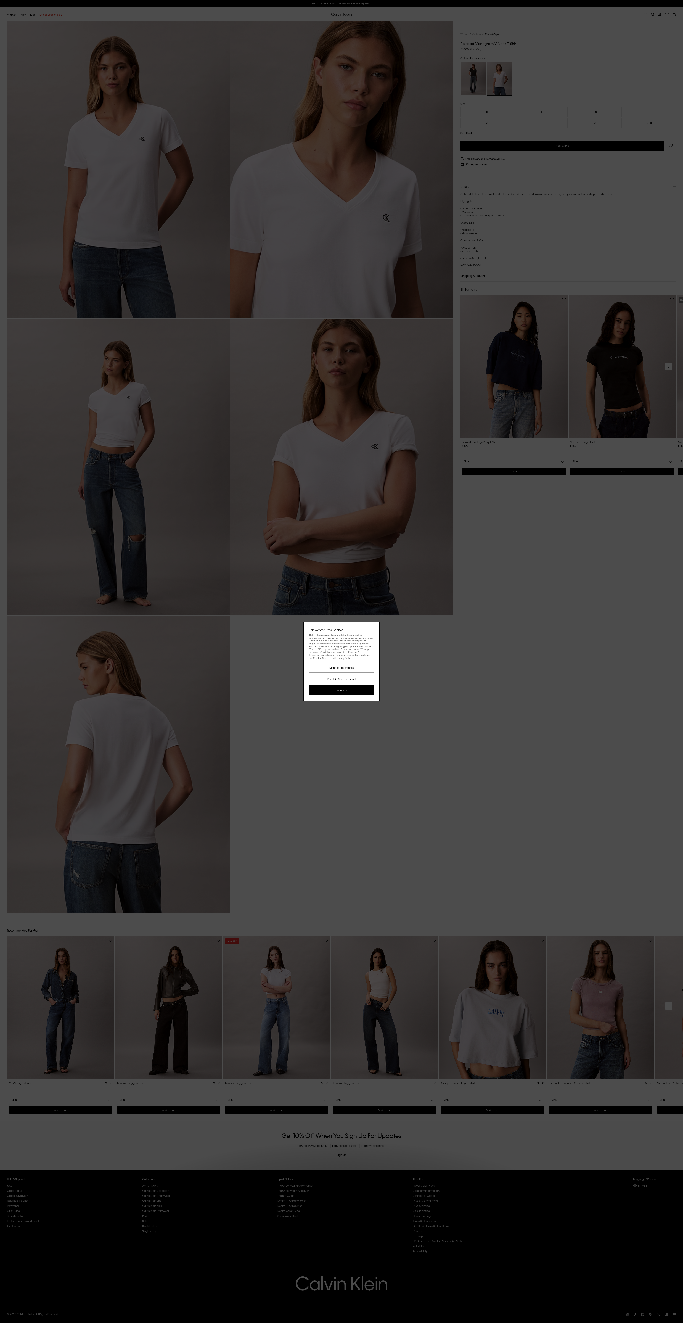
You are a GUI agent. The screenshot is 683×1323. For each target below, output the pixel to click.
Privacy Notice (344, 658)
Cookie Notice (321, 658)
